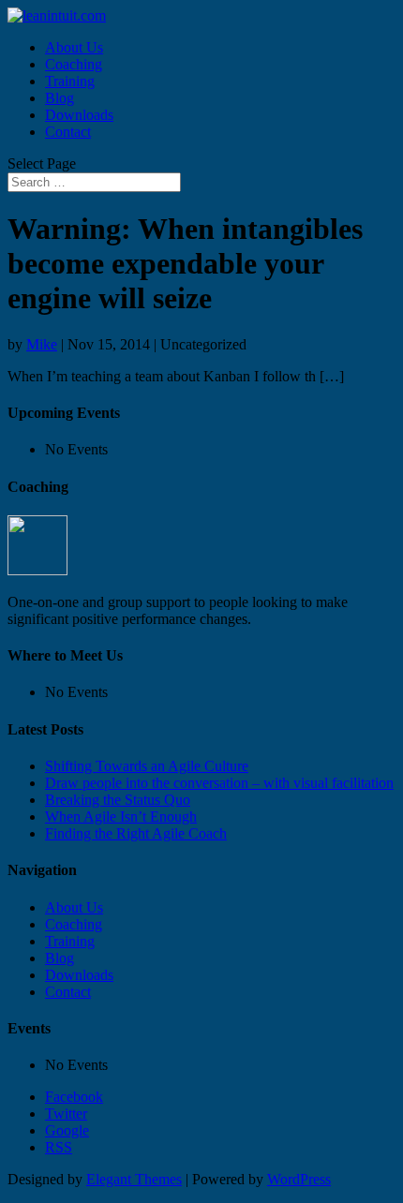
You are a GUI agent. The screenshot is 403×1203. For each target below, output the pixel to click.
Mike (41, 344)
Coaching (73, 64)
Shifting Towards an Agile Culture (146, 766)
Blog (59, 98)
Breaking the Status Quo (117, 800)
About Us (74, 47)
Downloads (79, 115)
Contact (68, 132)
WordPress (299, 1179)
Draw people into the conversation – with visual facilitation (219, 783)
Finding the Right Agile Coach (136, 833)
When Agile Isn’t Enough (121, 816)
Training (70, 81)
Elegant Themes (134, 1179)
